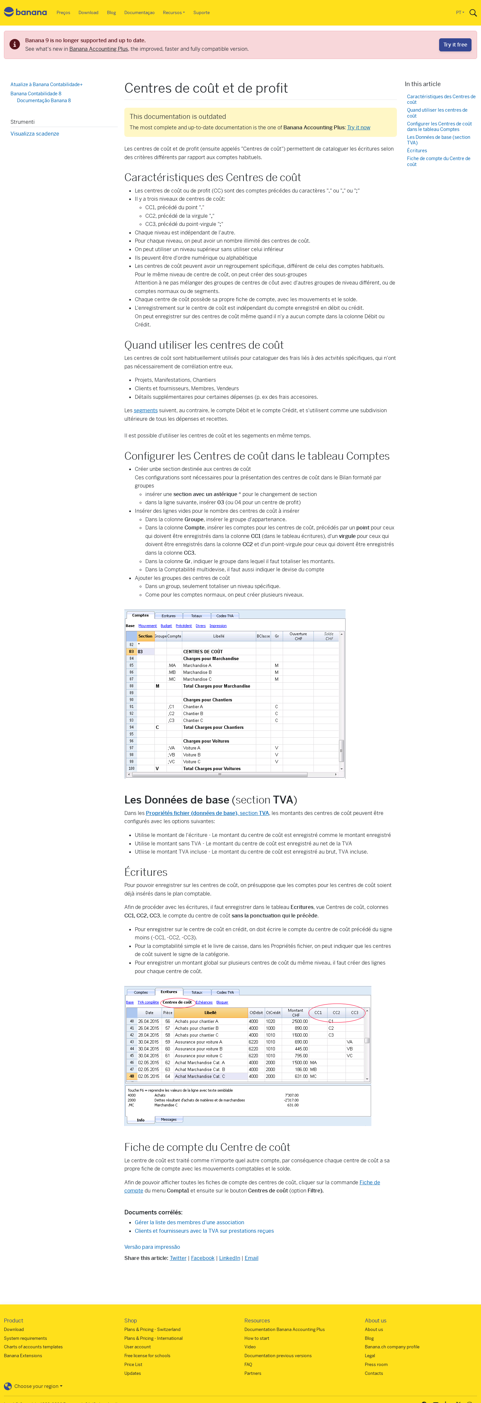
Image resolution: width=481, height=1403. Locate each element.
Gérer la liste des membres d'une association (189, 1222)
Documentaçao (139, 12)
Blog (111, 12)
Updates (132, 1373)
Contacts (374, 1373)
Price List (133, 1364)
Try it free (455, 44)
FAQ (248, 1364)
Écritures (417, 151)
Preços (63, 12)
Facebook (203, 1258)
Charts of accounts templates (33, 1347)
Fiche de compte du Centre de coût (439, 161)
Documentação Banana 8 (44, 100)
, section (207, 813)
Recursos (172, 12)
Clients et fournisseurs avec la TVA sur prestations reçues (204, 1231)
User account (137, 1347)
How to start (256, 1338)
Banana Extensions (23, 1355)
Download (88, 12)
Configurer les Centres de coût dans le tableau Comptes (439, 126)
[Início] (25, 13)
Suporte (201, 12)
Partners (252, 1373)
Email (251, 1258)
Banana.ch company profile (392, 1347)
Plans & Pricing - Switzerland (152, 1329)
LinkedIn (229, 1258)
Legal (370, 1355)
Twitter (178, 1258)
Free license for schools (147, 1355)
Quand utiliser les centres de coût (437, 113)
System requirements (25, 1338)
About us (374, 1329)
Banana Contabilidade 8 (36, 93)
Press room (376, 1364)
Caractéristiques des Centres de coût (441, 99)
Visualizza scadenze (34, 133)
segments (146, 410)
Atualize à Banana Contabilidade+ (46, 84)
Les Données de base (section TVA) (438, 140)
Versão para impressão (152, 1247)
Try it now (358, 127)
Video (250, 1347)
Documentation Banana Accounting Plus (284, 1329)
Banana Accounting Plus (98, 49)
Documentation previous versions (278, 1355)
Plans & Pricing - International (153, 1338)
